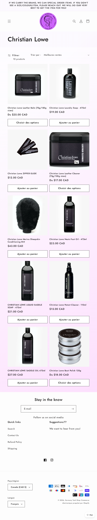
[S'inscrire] (72, 409)
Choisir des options (27, 122)
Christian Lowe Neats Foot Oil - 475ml (68, 239)
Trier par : (36, 54)
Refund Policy (15, 442)
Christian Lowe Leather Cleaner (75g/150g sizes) (64, 174)
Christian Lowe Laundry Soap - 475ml (67, 108)
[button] (9, 21)
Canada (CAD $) (18, 487)
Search (11, 428)
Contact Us (13, 435)
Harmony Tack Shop (72, 500)
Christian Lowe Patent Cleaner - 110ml (67, 305)
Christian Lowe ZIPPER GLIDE (22, 173)
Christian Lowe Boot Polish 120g (65, 370)
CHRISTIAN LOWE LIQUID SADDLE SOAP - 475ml (25, 306)
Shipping (12, 448)
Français (15, 504)
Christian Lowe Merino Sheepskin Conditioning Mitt (24, 240)
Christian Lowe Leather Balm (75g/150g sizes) (27, 109)
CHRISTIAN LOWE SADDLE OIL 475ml (26, 370)
